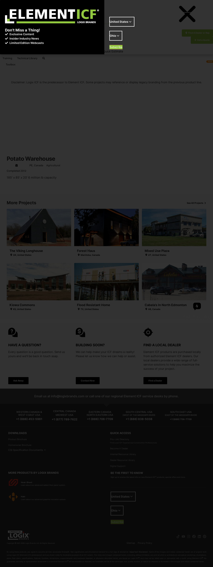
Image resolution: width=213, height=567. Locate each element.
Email (112, 15)
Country (114, 29)
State (112, 43)
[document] (106, 283)
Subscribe (115, 47)
